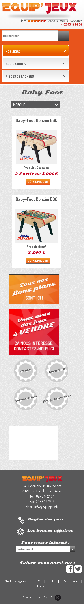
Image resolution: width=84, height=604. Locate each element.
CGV (37, 581)
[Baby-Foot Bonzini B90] (36, 226)
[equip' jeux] (39, 10)
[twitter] (78, 569)
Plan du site (70, 581)
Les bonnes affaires (50, 531)
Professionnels (57, 398)
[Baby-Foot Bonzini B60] (36, 147)
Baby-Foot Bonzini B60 (36, 120)
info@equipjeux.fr (46, 506)
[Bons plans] (34, 289)
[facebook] (69, 569)
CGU (51, 581)
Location (56, 370)
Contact (42, 586)
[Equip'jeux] (42, 478)
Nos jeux (13, 51)
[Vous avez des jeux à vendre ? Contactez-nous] (34, 332)
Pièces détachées (20, 76)
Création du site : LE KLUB (38, 597)
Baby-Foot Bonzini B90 (36, 199)
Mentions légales (15, 581)
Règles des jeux (46, 519)
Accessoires (16, 64)
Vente (25, 370)
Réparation (25, 398)
